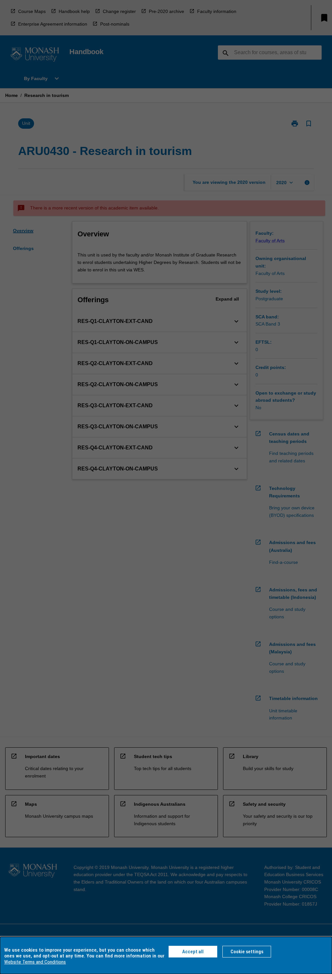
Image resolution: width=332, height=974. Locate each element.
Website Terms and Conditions (35, 962)
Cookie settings (247, 952)
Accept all (193, 952)
